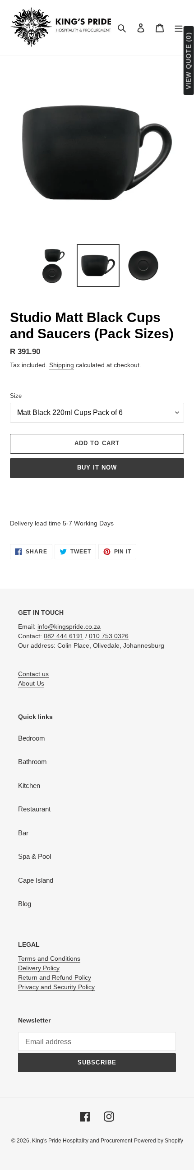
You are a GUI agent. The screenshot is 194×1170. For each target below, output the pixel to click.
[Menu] (178, 27)
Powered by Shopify (158, 1141)
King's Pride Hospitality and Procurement (82, 1141)
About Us (31, 683)
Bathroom (32, 761)
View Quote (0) (188, 60)
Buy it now (97, 467)
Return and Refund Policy (54, 977)
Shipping (61, 365)
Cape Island (35, 880)
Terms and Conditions (49, 958)
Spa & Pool (34, 856)
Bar (23, 833)
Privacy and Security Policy (56, 986)
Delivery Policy (39, 968)
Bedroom (31, 738)
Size (16, 395)
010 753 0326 (109, 636)
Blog (24, 903)
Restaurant (34, 809)
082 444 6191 (63, 636)
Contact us (33, 673)
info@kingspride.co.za (69, 626)
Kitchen (29, 785)
